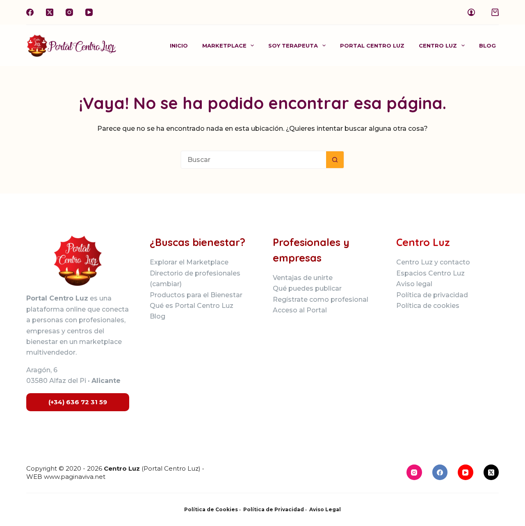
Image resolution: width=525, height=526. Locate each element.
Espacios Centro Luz (430, 273)
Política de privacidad (432, 295)
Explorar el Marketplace (189, 262)
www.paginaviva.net (74, 476)
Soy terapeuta (293, 45)
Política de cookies (427, 306)
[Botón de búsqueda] (335, 159)
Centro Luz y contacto (433, 262)
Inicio (179, 45)
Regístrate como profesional (320, 299)
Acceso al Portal (300, 310)
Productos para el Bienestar (196, 295)
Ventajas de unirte (303, 278)
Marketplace (224, 45)
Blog (487, 45)
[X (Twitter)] (49, 12)
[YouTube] (89, 12)
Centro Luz (438, 45)
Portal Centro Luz (372, 45)
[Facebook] (30, 12)
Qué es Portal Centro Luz (191, 306)
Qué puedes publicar (307, 288)
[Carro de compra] (495, 12)
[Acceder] (471, 12)
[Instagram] (69, 12)
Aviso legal (414, 284)
